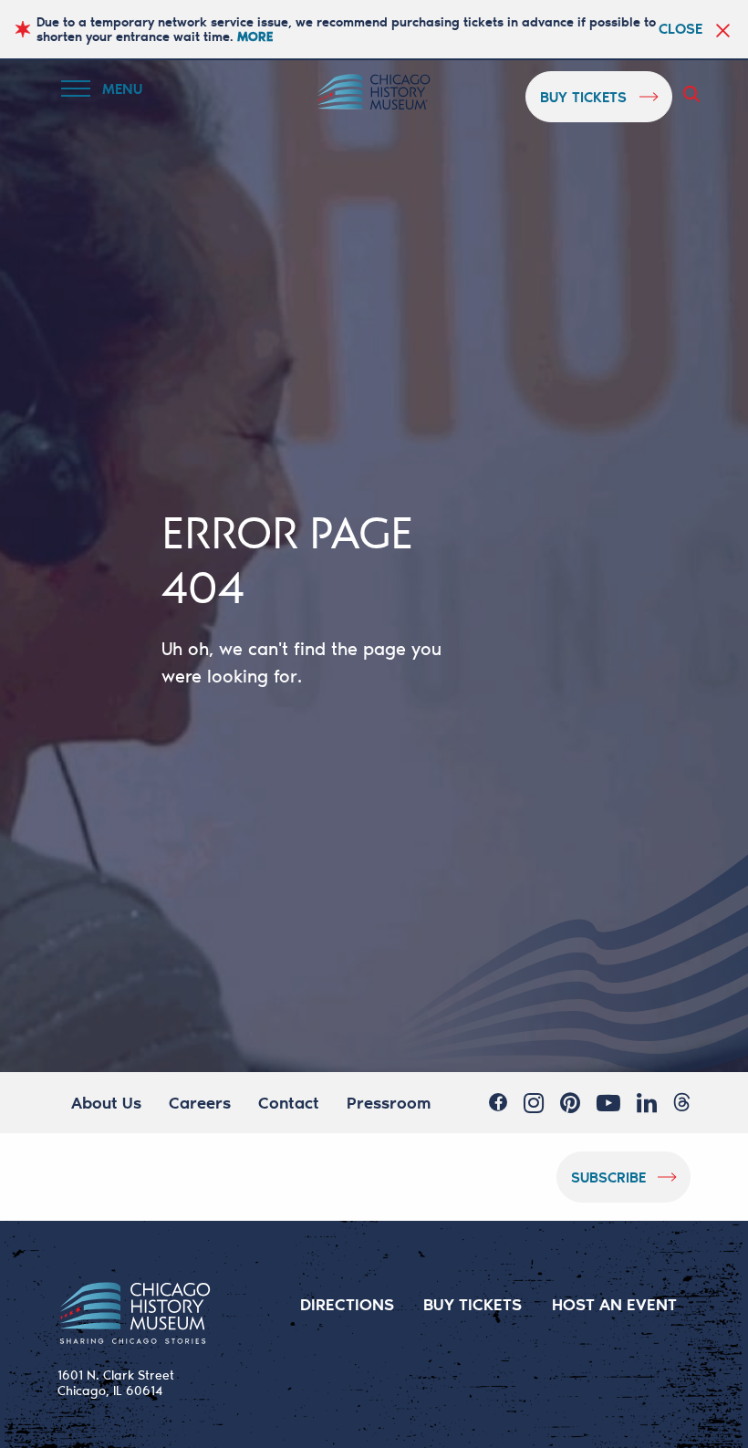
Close (680, 28)
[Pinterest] (570, 1102)
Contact (288, 1102)
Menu (113, 92)
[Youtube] (608, 1102)
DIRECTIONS (347, 1304)
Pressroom (389, 1102)
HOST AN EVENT (614, 1304)
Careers (200, 1102)
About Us (106, 1102)
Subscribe (608, 1176)
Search (695, 94)
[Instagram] (534, 1102)
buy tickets (583, 96)
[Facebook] (498, 1102)
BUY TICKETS (472, 1304)
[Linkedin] (647, 1102)
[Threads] (682, 1102)
